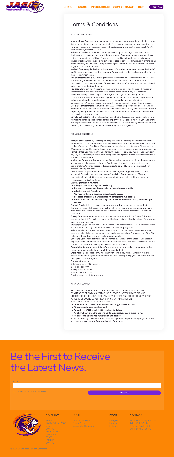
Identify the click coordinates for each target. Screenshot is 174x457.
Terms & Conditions (81, 420)
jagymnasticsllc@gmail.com (90, 275)
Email (16, 381)
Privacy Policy (78, 423)
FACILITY (50, 440)
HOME (49, 420)
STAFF (49, 426)
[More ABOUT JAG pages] (73, 7)
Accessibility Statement (83, 426)
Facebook (114, 423)
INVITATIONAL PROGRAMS (57, 423)
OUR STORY (52, 434)
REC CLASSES (53, 431)
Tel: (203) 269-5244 (139, 423)
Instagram (114, 420)
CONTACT (51, 429)
